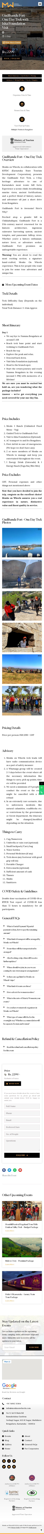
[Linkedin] (14, 1461)
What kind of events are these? (19, 986)
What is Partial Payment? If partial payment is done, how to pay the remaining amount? (20, 930)
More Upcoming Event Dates (22, 284)
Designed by (28, 1527)
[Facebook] (4, 1461)
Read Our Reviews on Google (13, 1392)
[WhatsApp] (41, 787)
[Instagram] (9, 1461)
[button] (40, 4)
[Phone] (41, 792)
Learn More (9, 1231)
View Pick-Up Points (22, 126)
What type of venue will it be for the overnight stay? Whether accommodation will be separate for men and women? (21, 1020)
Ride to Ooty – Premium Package (19, 1261)
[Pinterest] (14, 1467)
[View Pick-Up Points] (22, 119)
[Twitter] (4, 1467)
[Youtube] (9, 1467)
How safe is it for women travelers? (20, 992)
